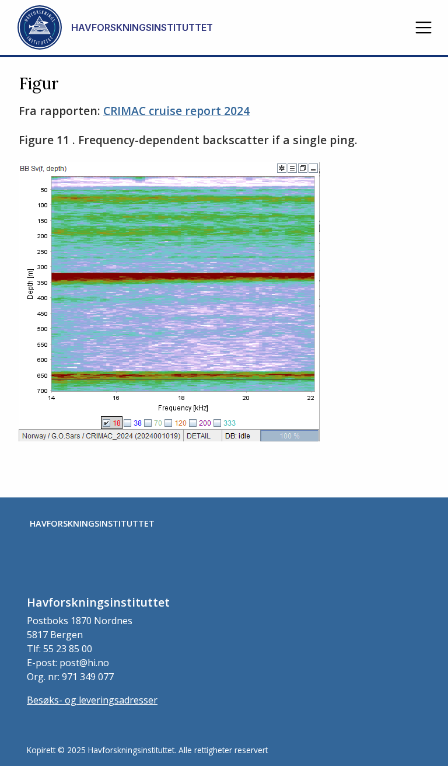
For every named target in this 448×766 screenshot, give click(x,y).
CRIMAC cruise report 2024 (176, 111)
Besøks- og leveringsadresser (92, 700)
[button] (423, 27)
